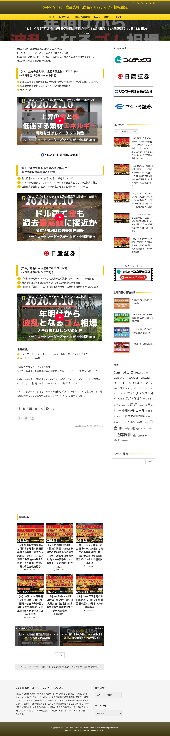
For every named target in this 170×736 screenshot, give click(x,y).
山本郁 (140, 410)
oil (124, 378)
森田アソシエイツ (120, 422)
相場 (120, 428)
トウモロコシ (121, 394)
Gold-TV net (63, 17)
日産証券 (119, 416)
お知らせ (108, 17)
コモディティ (127, 388)
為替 (139, 422)
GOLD (118, 378)
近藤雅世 (123, 434)
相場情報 (130, 428)
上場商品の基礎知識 (81, 17)
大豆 (119, 411)
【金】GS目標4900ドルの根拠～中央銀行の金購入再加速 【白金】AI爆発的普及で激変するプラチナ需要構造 (60, 603)
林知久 (148, 416)
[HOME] (154, 2)
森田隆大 (132, 422)
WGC (116, 388)
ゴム (90, 426)
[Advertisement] (133, 514)
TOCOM (132, 378)
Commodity (121, 372)
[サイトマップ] (150, 2)
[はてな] (24, 408)
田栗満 (145, 422)
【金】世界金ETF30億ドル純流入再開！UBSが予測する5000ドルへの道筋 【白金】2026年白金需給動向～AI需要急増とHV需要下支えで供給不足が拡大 (59, 555)
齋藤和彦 (125, 440)
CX (132, 372)
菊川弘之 (144, 429)
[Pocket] (30, 408)
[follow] (19, 418)
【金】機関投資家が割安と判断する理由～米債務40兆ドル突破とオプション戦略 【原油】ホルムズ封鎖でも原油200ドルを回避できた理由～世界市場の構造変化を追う (30, 555)
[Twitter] (138, 2)
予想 (127, 405)
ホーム (51, 17)
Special (97, 17)
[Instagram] (142, 2)
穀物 (138, 428)
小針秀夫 (97, 426)
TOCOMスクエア (137, 383)
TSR (150, 383)
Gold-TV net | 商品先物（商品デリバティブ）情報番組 (85, 7)
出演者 (118, 17)
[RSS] (146, 2)
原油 (133, 404)
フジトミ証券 (133, 398)
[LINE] (47, 408)
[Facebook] (134, 2)
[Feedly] (36, 408)
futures (140, 372)
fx (147, 372)
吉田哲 (141, 405)
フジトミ (121, 399)
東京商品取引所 (134, 416)
